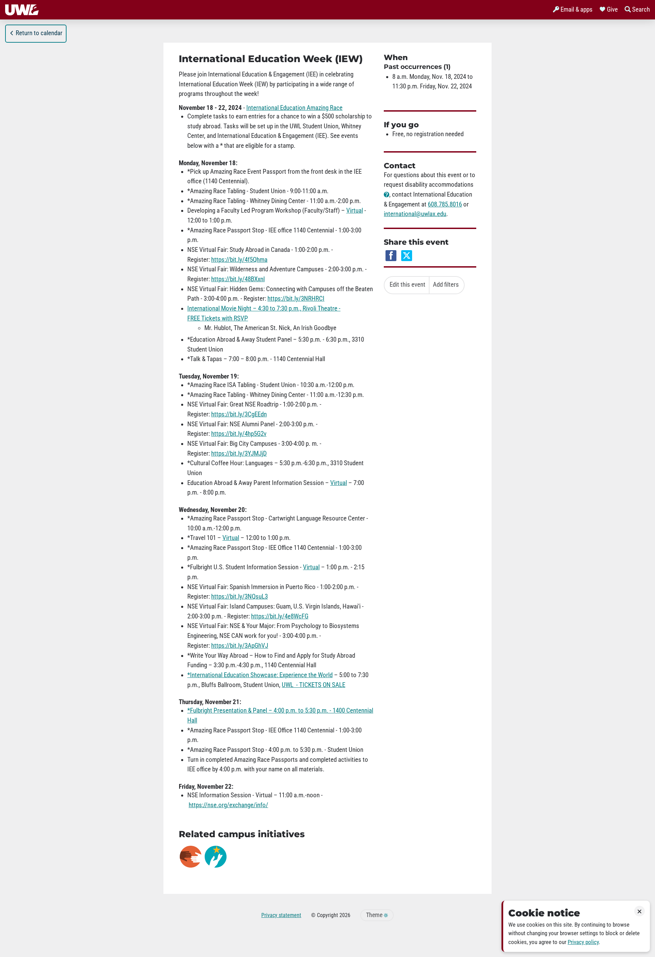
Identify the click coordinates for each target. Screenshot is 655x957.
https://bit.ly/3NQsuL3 (239, 596)
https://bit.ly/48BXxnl (238, 279)
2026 (344, 915)
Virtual (354, 210)
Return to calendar (39, 33)
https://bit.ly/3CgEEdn (239, 414)
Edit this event (407, 284)
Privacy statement (281, 915)
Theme (375, 915)
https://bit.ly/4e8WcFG (279, 616)
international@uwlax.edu (415, 214)
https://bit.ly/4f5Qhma (239, 259)
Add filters (446, 284)
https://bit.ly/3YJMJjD (239, 453)
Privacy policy (583, 942)
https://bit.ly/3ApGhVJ (239, 645)
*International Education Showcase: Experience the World (260, 675)
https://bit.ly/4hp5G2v (238, 434)
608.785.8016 (445, 204)
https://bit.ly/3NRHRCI (295, 298)
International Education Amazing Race (294, 108)
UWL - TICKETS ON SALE (313, 685)
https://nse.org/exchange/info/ (228, 805)
